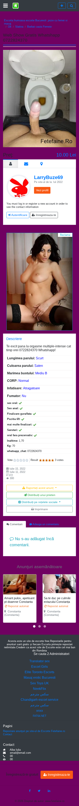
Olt (9, 26)
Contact (7, 734)
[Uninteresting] (16, 460)
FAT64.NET (39, 715)
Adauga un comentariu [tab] (45, 524)
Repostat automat (18, 606)
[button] (34, 626)
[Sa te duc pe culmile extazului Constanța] (59, 583)
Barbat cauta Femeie (39, 26)
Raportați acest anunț (39, 487)
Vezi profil (42, 190)
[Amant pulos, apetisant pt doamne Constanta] (19, 586)
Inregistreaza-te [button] (45, 215)
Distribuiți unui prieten (41, 495)
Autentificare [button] (19, 215)
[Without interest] (14, 460)
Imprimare (41, 509)
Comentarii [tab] (15, 524)
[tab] (10, 163)
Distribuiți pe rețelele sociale (39, 502)
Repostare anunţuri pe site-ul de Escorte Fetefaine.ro (34, 731)
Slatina (19, 26)
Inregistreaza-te (58, 774)
